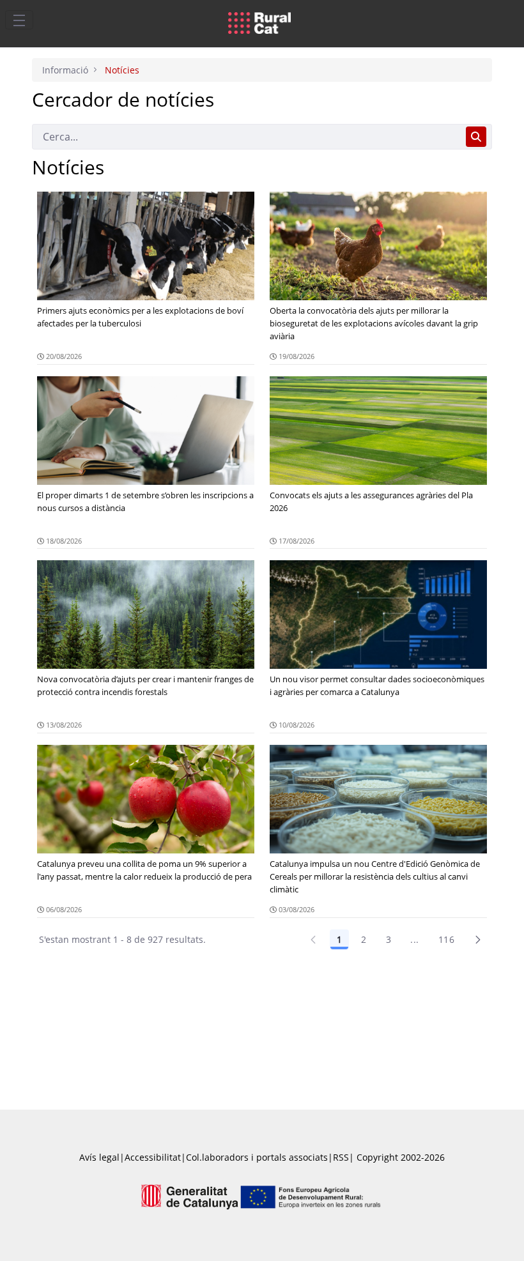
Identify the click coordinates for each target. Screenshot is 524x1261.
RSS (341, 1157)
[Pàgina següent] (477, 939)
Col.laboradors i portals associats (257, 1157)
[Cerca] (476, 136)
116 (446, 939)
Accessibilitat (153, 1157)
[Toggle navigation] (19, 19)
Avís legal (99, 1157)
